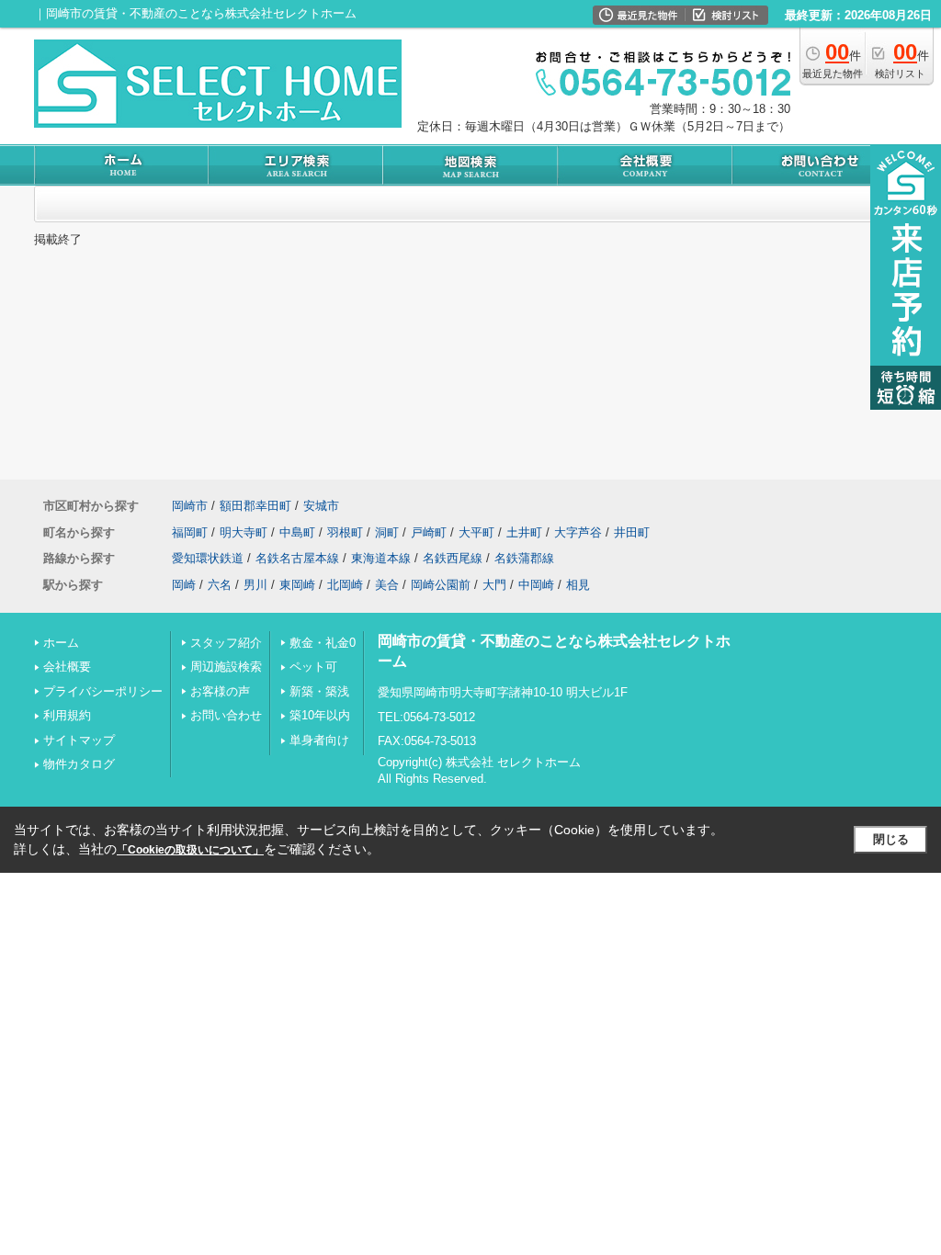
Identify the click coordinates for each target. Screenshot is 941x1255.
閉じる (891, 839)
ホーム (61, 643)
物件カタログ (79, 764)
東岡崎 (297, 585)
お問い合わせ (226, 715)
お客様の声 (220, 691)
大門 (494, 585)
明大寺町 (243, 532)
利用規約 (67, 715)
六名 (220, 585)
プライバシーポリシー (103, 691)
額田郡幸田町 (255, 506)
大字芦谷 (578, 532)
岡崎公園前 (440, 585)
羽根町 (345, 532)
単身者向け (319, 740)
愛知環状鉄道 (208, 558)
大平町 (476, 532)
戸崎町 (429, 532)
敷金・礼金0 (322, 643)
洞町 (387, 532)
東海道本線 (381, 558)
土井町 (524, 532)
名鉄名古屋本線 (297, 558)
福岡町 (190, 532)
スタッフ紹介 (226, 643)
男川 (255, 585)
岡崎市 (190, 506)
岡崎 (184, 585)
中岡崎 (536, 585)
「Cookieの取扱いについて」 (190, 849)
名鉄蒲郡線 (524, 558)
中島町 (297, 532)
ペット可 (313, 666)
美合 (387, 585)
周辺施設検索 (226, 666)
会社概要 (67, 666)
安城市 (321, 506)
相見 (578, 585)
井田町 (632, 532)
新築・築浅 (319, 691)
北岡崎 (345, 585)
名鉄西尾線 (452, 558)
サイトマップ (79, 740)
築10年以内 (319, 715)
